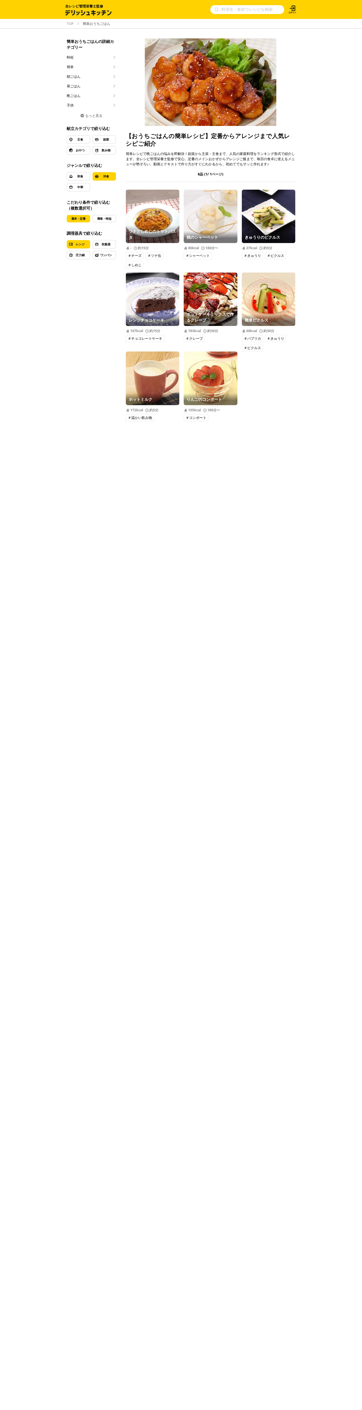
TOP (70, 23)
